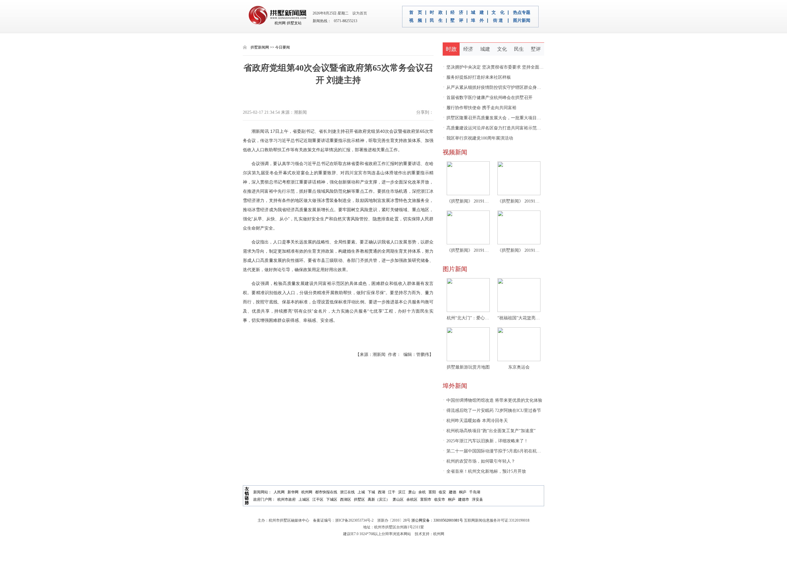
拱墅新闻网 (260, 47)
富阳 (432, 492)
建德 (452, 492)
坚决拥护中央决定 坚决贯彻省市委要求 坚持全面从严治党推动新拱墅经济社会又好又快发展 (532, 67)
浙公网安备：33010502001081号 (437, 520)
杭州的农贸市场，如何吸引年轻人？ (479, 461)
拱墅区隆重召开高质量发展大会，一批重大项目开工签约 (498, 118)
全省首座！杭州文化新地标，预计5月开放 (484, 471)
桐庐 (462, 492)
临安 (442, 492)
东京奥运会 (519, 367)
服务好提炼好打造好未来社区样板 (477, 77)
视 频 (415, 20)
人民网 (279, 492)
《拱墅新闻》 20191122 (518, 201)
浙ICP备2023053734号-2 (354, 520)
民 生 (436, 20)
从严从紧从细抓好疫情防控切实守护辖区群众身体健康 (496, 87)
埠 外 (477, 20)
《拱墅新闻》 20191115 (518, 250)
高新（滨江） (379, 499)
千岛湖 (474, 492)
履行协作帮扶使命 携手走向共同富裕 (479, 107)
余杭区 (411, 499)
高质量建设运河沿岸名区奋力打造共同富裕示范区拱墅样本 (500, 128)
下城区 (331, 499)
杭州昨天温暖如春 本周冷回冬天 (475, 420)
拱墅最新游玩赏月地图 (468, 367)
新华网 (293, 492)
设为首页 (358, 13)
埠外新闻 (455, 386)
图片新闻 (521, 20)
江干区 (317, 499)
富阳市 (425, 499)
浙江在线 (347, 492)
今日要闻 (282, 47)
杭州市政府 (286, 499)
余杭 (422, 492)
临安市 (439, 499)
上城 (361, 492)
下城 (371, 492)
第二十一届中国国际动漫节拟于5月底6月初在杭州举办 (496, 451)
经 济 (456, 12)
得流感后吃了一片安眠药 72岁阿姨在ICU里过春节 (492, 410)
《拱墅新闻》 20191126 (468, 201)
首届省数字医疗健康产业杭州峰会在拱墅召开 (487, 97)
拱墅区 (359, 499)
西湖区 (345, 499)
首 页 (415, 12)
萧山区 (398, 499)
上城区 (304, 499)
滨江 (401, 492)
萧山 (412, 492)
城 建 (477, 12)
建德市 (463, 499)
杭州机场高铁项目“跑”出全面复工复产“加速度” (489, 430)
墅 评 (456, 20)
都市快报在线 (326, 492)
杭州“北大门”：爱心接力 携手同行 (468, 318)
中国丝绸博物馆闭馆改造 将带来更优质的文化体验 (492, 400)
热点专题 (521, 12)
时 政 (436, 12)
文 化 (498, 12)
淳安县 (477, 499)
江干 (391, 492)
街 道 (498, 20)
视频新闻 (455, 152)
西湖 (381, 492)
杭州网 (306, 492)
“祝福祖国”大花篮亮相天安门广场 (518, 318)
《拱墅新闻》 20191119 (468, 250)
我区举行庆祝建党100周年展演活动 (478, 138)
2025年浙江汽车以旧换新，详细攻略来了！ (485, 441)
